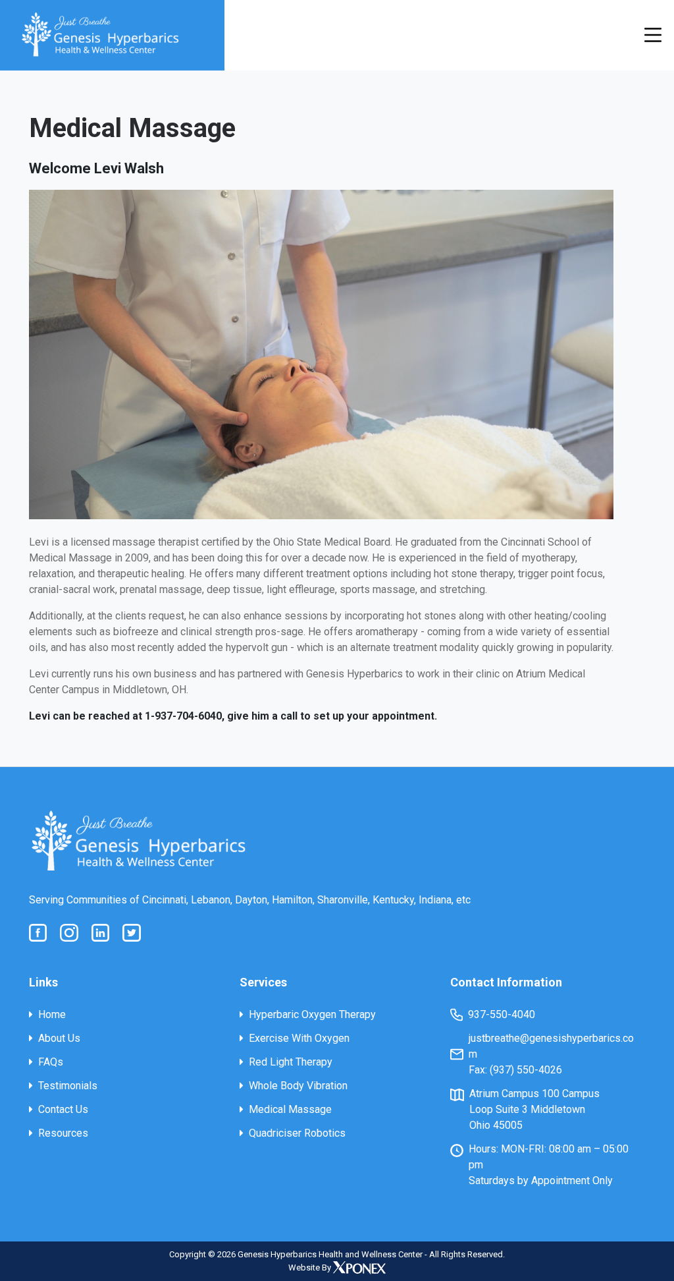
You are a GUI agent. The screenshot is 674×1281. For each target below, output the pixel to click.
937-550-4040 (501, 1014)
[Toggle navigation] (653, 35)
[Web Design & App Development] (359, 1267)
